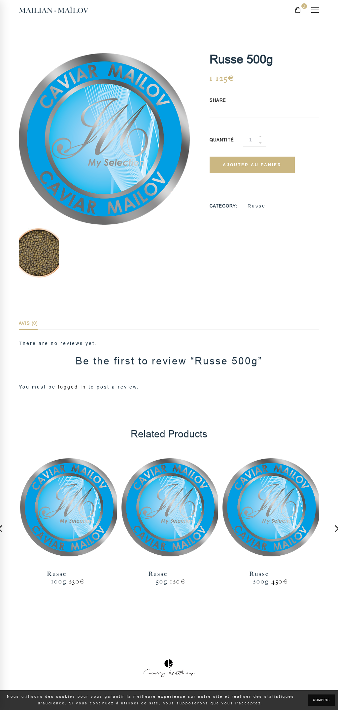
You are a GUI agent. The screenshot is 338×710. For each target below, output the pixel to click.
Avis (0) (28, 323)
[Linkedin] (265, 101)
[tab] (28, 324)
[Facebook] (240, 101)
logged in (72, 387)
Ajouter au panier (252, 165)
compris (321, 700)
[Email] (271, 101)
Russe (257, 205)
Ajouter (67, 508)
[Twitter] (246, 101)
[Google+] (252, 101)
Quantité (222, 139)
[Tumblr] (259, 101)
